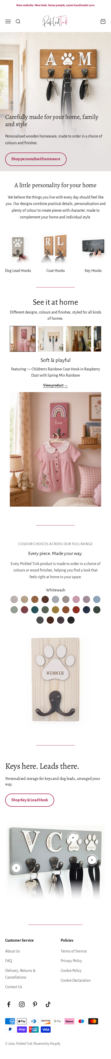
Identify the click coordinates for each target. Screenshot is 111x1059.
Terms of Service (74, 951)
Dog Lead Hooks (18, 271)
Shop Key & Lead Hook (29, 800)
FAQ (8, 961)
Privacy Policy (71, 961)
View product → (55, 385)
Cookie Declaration (76, 980)
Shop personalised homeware (35, 159)
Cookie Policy (71, 971)
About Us (12, 951)
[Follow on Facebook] (8, 1004)
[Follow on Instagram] (21, 1004)
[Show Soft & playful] (23, 339)
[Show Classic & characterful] (78, 339)
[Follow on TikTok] (48, 1004)
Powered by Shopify (47, 1044)
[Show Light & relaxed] (51, 339)
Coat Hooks (55, 271)
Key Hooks (93, 271)
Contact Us (13, 987)
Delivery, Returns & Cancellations (20, 974)
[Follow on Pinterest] (34, 1004)
